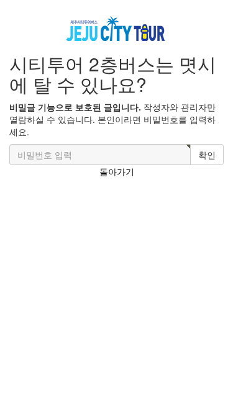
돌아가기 (116, 171)
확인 (207, 154)
